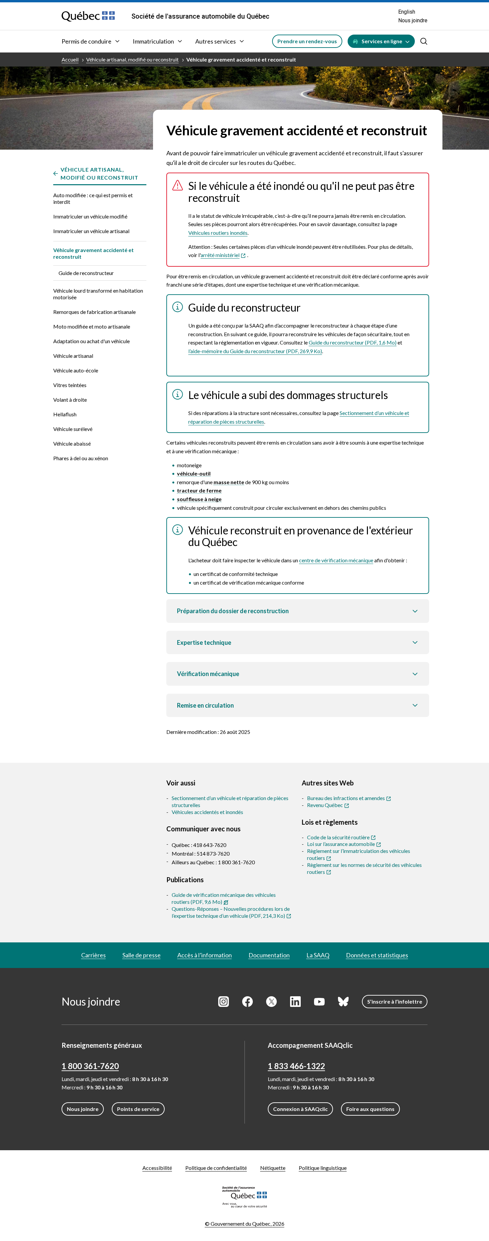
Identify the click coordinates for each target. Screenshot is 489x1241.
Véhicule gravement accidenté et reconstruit (241, 59)
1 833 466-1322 (296, 1066)
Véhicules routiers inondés (217, 232)
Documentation (269, 955)
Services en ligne (382, 41)
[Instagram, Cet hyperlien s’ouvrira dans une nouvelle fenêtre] (223, 1001)
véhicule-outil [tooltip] (194, 474)
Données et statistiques (377, 955)
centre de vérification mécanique (336, 560)
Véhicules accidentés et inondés (207, 812)
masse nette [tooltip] (229, 482)
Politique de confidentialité (216, 1168)
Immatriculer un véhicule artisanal (91, 231)
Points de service (138, 1109)
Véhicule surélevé (72, 429)
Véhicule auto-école (75, 370)
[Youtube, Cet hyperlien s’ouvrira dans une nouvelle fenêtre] (319, 1001)
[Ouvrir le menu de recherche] (423, 41)
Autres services (215, 41)
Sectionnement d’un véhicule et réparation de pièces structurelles (230, 801)
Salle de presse (141, 955)
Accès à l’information (204, 955)
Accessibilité (157, 1168)
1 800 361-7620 (90, 1066)
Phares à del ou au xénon (80, 458)
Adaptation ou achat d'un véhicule (91, 341)
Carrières (93, 955)
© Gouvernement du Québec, (244, 1223)
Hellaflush (65, 414)
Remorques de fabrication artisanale (94, 312)
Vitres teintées (69, 385)
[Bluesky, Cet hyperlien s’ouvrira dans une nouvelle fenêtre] (343, 1001)
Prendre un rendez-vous (307, 41)
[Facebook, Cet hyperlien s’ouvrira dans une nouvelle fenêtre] (247, 1001)
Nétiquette (272, 1168)
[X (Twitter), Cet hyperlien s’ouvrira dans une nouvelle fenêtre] (271, 1001)
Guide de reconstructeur (86, 273)
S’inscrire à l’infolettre (394, 1001)
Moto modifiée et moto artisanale (91, 326)
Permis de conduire (86, 41)
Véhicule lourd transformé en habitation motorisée (98, 293)
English (406, 12)
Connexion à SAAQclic (300, 1109)
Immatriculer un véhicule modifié (90, 216)
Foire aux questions (370, 1109)
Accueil (70, 59)
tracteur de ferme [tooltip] (199, 490)
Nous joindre (412, 20)
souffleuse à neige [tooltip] (199, 499)
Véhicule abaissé (72, 443)
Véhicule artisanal (73, 355)
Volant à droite (70, 399)
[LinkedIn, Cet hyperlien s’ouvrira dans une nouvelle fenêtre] (295, 1001)
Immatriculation (153, 41)
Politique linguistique (323, 1168)
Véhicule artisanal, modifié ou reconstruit (132, 59)
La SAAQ (317, 955)
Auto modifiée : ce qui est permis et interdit (93, 198)
